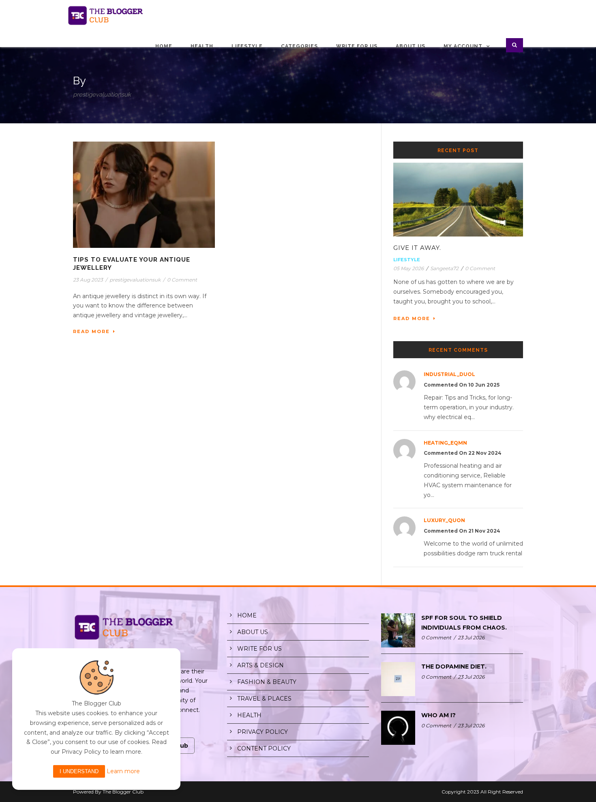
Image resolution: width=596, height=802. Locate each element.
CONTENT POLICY (264, 748)
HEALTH (249, 715)
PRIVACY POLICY (262, 731)
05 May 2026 (408, 268)
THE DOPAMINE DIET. (454, 666)
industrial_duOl (449, 374)
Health (202, 46)
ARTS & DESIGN (260, 665)
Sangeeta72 (444, 268)
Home (163, 46)
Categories (299, 46)
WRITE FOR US (259, 648)
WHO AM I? (438, 715)
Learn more (123, 771)
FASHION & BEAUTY (266, 682)
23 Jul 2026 (471, 637)
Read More (91, 331)
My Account (463, 46)
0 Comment (182, 280)
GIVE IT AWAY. (417, 248)
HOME (247, 615)
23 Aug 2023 (88, 280)
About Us (410, 46)
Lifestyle (247, 46)
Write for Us (356, 46)
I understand (79, 771)
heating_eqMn (445, 443)
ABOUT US (252, 632)
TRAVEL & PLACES (264, 698)
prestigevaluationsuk (135, 280)
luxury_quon (444, 520)
